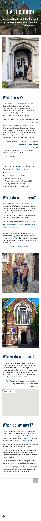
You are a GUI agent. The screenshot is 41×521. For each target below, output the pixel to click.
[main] (20, 17)
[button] (2, 2)
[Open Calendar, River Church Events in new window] (35, 480)
